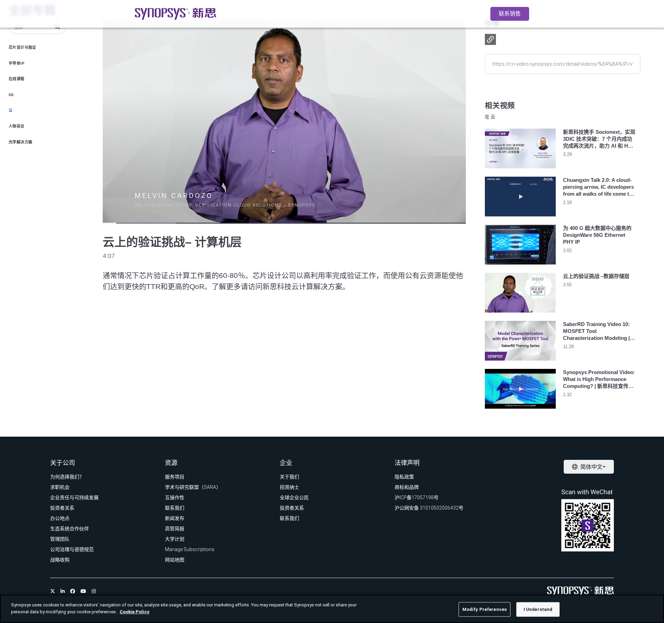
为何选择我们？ (67, 477)
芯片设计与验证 (22, 47)
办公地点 (60, 518)
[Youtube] (83, 591)
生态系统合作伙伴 (69, 528)
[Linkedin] (63, 591)
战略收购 (60, 559)
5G (11, 95)
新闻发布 (174, 518)
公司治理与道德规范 (72, 549)
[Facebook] (72, 591)
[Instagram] (94, 591)
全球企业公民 (294, 497)
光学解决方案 (20, 142)
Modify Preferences (484, 609)
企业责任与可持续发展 (74, 497)
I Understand (538, 609)
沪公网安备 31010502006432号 (429, 508)
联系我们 (174, 508)
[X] (52, 591)
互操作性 (174, 497)
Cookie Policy (134, 611)
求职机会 (60, 487)
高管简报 (174, 528)
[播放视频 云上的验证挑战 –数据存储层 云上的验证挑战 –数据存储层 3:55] (520, 314)
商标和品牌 (407, 487)
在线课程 (17, 79)
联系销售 (510, 13)
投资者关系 (62, 508)
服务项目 (174, 477)
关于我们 (289, 477)
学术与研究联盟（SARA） (193, 487)
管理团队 (60, 539)
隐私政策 (404, 477)
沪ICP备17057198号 (417, 497)
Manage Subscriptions (189, 549)
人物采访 (17, 126)
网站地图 (174, 559)
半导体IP (17, 63)
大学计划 (174, 539)
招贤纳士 (289, 487)
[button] (490, 39)
